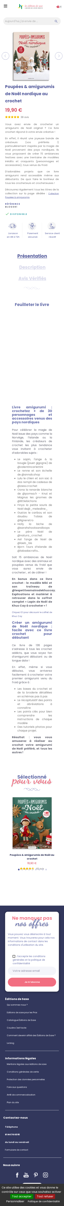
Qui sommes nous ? (17, 1004)
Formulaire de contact (16, 1149)
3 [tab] (25, 869)
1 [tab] (19, 869)
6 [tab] (36, 869)
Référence (12, 204)
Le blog (10, 1043)
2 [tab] (22, 869)
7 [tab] (39, 869)
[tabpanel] (32, 837)
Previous (5, 56)
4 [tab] (29, 869)
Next (59, 56)
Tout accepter (22, 1196)
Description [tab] (32, 267)
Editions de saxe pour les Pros (22, 1012)
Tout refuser (45, 1196)
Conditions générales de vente (23, 1071)
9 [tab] (46, 869)
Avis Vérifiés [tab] (32, 278)
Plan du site (13, 1102)
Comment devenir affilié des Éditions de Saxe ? (31, 1035)
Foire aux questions (17, 1087)
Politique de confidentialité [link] (44, 1201)
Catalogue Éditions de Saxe (21, 1020)
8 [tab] (42, 869)
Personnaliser (15, 1201)
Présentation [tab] (32, 256)
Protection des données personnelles (26, 1079)
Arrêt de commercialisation (21, 1094)
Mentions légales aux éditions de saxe (26, 1064)
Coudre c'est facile (16, 1027)
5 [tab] (32, 869)
